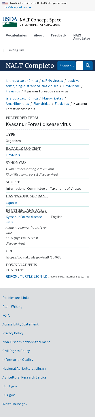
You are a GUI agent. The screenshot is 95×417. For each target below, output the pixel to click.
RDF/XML (12, 276)
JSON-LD (40, 276)
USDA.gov (9, 386)
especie (11, 202)
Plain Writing (12, 306)
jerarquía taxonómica (22, 80)
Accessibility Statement (20, 324)
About (39, 35)
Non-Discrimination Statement (26, 342)
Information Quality (17, 359)
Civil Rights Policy (16, 350)
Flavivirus (13, 91)
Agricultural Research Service (24, 377)
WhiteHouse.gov (14, 404)
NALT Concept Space (40, 20)
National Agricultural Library (24, 368)
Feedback (58, 35)
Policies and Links (15, 297)
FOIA (6, 315)
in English (16, 50)
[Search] (88, 65)
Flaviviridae (71, 86)
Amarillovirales (17, 103)
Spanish (64, 65)
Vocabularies (16, 35)
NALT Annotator (81, 36)
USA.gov (8, 395)
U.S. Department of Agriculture (40, 24)
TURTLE (26, 276)
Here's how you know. (16, 7)
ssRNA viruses (52, 80)
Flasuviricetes (52, 98)
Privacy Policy (12, 333)
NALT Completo (30, 66)
